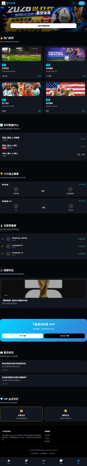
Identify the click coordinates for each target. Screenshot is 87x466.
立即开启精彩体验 (43, 26)
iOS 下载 (23, 336)
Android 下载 (64, 336)
